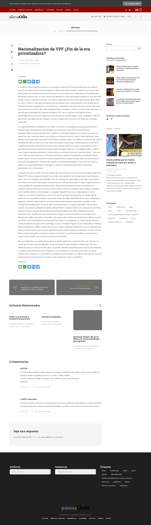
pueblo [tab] (117, 128)
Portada (97, 16)
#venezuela (129, 222)
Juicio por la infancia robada (80, 288)
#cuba (131, 207)
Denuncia (24, 285)
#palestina (111, 218)
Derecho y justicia (25, 9)
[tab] (115, 58)
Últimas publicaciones (115, 16)
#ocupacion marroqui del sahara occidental (123, 214)
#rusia (133, 218)
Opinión (61, 31)
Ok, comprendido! (132, 3)
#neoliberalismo (131, 211)
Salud (76, 9)
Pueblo (68, 9)
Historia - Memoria (83, 286)
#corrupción (120, 207)
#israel (119, 211)
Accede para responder (44, 387)
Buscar (109, 44)
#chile (110, 207)
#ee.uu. (110, 211)
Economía (50, 9)
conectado (36, 437)
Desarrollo (39, 9)
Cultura (12, 9)
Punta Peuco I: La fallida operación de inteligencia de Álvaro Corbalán (34, 288)
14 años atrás (24, 387)
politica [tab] (109, 128)
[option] (24, 319)
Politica (59, 9)
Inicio (54, 31)
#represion (123, 218)
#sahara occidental (114, 222)
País (129, 16)
